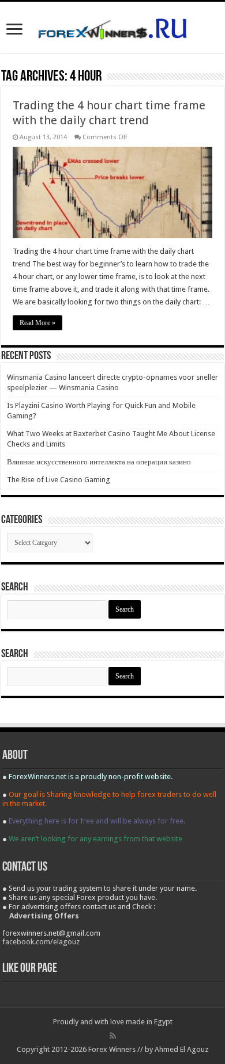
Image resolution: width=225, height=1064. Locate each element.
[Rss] (112, 1036)
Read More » (37, 323)
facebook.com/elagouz (41, 941)
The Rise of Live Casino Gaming (58, 479)
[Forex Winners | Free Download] (112, 27)
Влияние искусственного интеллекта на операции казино (99, 461)
